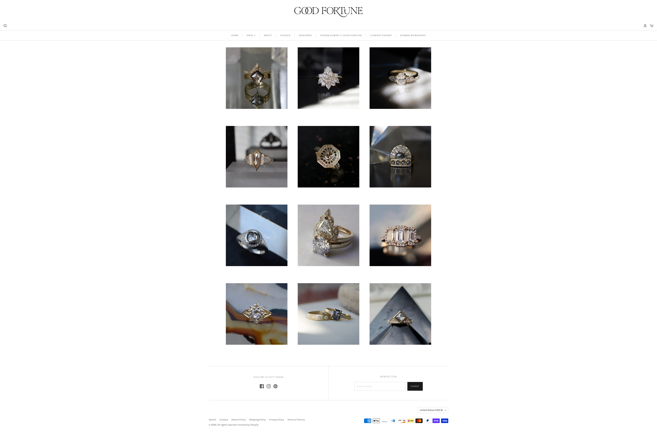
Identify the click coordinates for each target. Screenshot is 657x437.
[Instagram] (269, 386)
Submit (415, 386)
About (268, 35)
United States (431, 410)
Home (235, 35)
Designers (305, 35)
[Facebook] (262, 386)
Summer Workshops (413, 35)
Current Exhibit (381, 35)
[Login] (645, 26)
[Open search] (5, 26)
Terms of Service (296, 419)
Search (212, 419)
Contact (224, 419)
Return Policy (238, 419)
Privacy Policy (276, 419)
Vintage (285, 35)
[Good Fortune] (328, 12)
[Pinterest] (275, 386)
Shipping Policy (257, 419)
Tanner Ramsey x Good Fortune (341, 35)
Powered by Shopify (248, 424)
